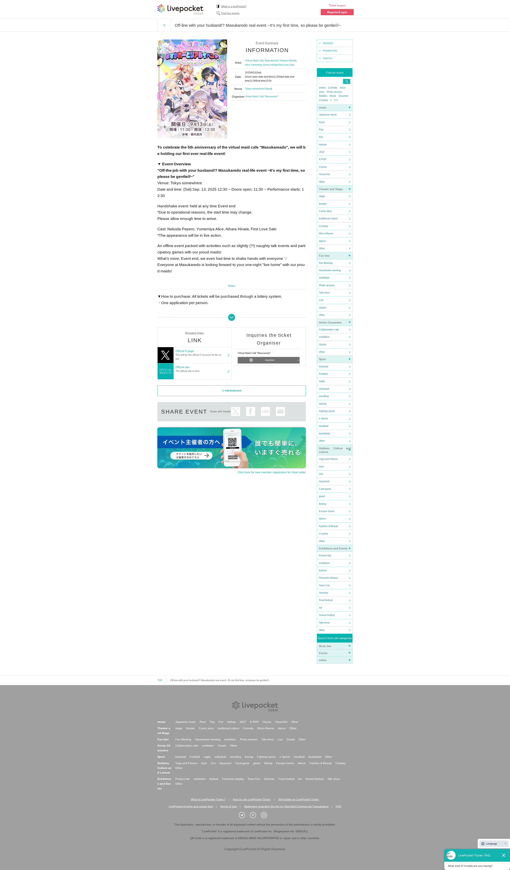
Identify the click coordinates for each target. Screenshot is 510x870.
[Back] (164, 25)
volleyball (324, 388)
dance (322, 241)
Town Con (324, 585)
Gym (321, 466)
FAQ (338, 806)
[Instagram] (266, 815)
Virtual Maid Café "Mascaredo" (261, 96)
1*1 (336, 100)
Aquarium (324, 481)
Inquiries (327, 58)
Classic (323, 167)
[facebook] (255, 815)
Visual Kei (324, 174)
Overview (328, 43)
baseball (323, 366)
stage (322, 196)
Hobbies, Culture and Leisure (164, 768)
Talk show (324, 292)
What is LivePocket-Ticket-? (208, 799)
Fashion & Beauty (328, 526)
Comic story (325, 211)
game (322, 496)
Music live (325, 646)
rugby (322, 381)
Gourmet (343, 96)
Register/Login (337, 12)
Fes (321, 137)
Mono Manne (326, 233)
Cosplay (323, 100)
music (322, 107)
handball (324, 426)
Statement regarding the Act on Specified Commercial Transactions (286, 806)
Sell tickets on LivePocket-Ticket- (298, 799)
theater (323, 203)
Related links (330, 50)
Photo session (334, 92)
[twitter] (244, 815)
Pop (321, 129)
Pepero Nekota (288, 60)
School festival (327, 615)
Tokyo (268, 88)
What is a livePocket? (233, 6)
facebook (250, 411)
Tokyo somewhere (255, 88)
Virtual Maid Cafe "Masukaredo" (262, 60)
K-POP (322, 159)
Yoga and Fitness (328, 459)
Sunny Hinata (270, 64)
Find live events (230, 13)
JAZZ (322, 152)
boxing (322, 403)
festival (323, 570)
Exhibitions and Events (333, 548)
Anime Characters (330, 322)
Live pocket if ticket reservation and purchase (180, 9)
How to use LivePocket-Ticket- (252, 799)
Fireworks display (328, 577)
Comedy (332, 87)
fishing (322, 503)
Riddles (323, 96)
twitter (235, 411)
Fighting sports (327, 411)
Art (320, 607)
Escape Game (326, 511)
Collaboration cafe (329, 329)
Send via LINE (265, 411)
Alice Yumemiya (253, 64)
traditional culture (328, 218)
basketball (324, 433)
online (322, 87)
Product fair (325, 555)
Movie (333, 96)
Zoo (321, 474)
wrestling (324, 396)
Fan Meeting (325, 263)
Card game (325, 489)
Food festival (326, 600)
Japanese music (328, 114)
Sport (322, 359)
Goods (322, 307)
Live (321, 300)
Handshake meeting (330, 270)
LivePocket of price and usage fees (191, 806)
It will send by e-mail (280, 411)
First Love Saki (286, 64)
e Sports (323, 418)
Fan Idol (324, 255)
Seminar (323, 592)
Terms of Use (228, 806)
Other (322, 181)
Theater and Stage (331, 189)
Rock (322, 122)
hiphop (323, 144)
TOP (159, 680)
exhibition (324, 277)
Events (323, 653)
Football (323, 373)
